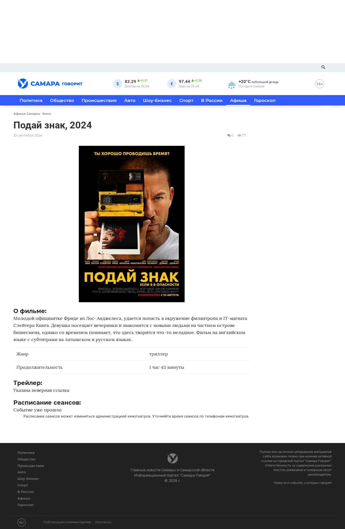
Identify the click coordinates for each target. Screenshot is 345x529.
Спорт (186, 100)
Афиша (238, 100)
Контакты (103, 522)
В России (212, 100)
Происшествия (99, 100)
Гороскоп (265, 100)
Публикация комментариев (67, 522)
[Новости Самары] (50, 83)
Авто (129, 100)
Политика (31, 100)
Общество (62, 100)
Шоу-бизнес (157, 100)
